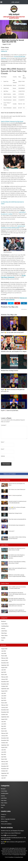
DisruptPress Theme (19, 857)
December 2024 (5, 681)
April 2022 (3, 756)
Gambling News (5, 626)
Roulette (3, 637)
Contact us (3, 814)
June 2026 (3, 653)
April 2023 (3, 728)
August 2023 (4, 719)
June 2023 (3, 723)
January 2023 (4, 735)
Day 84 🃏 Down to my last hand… (10, 410)
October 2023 (4, 714)
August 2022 (4, 747)
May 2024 (3, 698)
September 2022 (5, 745)
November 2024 (5, 684)
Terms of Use (16, 854)
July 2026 (3, 651)
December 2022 (5, 738)
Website (3, 456)
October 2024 (4, 686)
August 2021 (4, 775)
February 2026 (4, 658)
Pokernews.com (23, 297)
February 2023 (4, 733)
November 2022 (5, 740)
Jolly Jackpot (15, 2)
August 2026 (4, 648)
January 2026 (4, 660)
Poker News (5, 47)
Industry (3, 628)
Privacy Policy (4, 821)
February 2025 (4, 677)
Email (2, 449)
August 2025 (4, 667)
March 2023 (4, 731)
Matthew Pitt (4, 51)
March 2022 (4, 759)
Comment (3, 425)
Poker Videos (4, 635)
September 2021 (5, 773)
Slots (2, 640)
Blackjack (3, 621)
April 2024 (3, 700)
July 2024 (3, 693)
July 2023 (3, 721)
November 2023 (5, 712)
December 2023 (5, 709)
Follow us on (10, 473)
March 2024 (4, 702)
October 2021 (4, 770)
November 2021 (5, 768)
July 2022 (3, 749)
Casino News (4, 623)
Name (2, 442)
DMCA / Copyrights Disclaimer (8, 819)
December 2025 (5, 662)
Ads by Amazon (24, 309)
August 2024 (4, 691)
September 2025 (5, 665)
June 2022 (3, 752)
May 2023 (3, 726)
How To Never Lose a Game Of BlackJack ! (11, 833)
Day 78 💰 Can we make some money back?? (12, 332)
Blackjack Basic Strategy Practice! (9, 370)
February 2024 (4, 705)
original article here (9, 299)
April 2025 (3, 672)
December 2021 (5, 766)
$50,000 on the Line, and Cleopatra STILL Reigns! (13, 351)
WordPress (11, 857)
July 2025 (3, 669)
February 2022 (4, 761)
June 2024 (3, 695)
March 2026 (4, 655)
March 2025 (4, 674)
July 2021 (3, 778)
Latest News (4, 630)
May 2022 (3, 754)
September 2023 (5, 716)
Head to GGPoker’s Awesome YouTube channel (12, 121)
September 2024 (5, 688)
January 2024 (4, 707)
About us (3, 816)
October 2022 (4, 742)
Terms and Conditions (6, 823)
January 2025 (4, 679)
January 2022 (4, 763)
